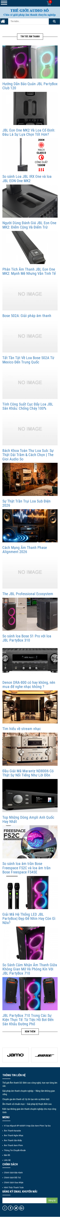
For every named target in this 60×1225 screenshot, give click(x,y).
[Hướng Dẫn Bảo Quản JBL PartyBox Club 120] (30, 61)
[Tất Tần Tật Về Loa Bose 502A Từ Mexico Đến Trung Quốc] (30, 335)
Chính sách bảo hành (13, 1172)
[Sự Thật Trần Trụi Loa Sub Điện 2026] (30, 479)
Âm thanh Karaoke (12, 1130)
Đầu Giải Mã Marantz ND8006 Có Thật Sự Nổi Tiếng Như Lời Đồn (28, 773)
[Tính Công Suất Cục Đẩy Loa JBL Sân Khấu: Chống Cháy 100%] (30, 382)
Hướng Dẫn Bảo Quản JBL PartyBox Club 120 (30, 86)
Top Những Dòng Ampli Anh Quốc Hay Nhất (28, 819)
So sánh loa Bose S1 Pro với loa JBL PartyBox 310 (26, 638)
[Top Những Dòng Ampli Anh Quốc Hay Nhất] (30, 795)
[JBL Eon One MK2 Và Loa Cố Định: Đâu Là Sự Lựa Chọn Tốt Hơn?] (30, 108)
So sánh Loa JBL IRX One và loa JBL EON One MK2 (27, 178)
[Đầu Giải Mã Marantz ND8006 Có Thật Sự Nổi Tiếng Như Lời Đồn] (30, 749)
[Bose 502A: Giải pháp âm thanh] (30, 293)
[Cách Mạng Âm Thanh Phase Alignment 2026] (30, 525)
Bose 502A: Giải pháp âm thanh (26, 315)
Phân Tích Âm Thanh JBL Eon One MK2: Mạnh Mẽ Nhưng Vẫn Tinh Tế (29, 271)
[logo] (30, 12)
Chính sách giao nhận (13, 1182)
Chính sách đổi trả (12, 1177)
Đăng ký (52, 1200)
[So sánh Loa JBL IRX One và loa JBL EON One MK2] (30, 154)
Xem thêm (30, 1031)
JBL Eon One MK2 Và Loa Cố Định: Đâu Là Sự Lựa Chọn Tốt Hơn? (28, 132)
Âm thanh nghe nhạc (13, 1135)
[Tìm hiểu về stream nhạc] (30, 707)
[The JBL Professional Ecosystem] (30, 572)
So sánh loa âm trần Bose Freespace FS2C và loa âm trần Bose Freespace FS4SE (26, 867)
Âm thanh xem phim (13, 1145)
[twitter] (16, 1208)
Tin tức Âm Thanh (30, 36)
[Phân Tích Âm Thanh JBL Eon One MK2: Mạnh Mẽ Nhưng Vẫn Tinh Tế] (30, 247)
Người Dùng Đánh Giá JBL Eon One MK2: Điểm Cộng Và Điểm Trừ (29, 225)
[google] (21, 1208)
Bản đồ (7, 1155)
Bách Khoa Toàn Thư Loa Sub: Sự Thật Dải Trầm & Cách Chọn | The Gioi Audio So (28, 454)
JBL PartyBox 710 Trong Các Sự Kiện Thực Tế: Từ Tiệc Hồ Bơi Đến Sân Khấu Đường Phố (28, 1019)
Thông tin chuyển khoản (15, 1150)
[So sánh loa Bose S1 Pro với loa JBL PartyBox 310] (30, 614)
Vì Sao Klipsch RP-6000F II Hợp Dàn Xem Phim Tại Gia (27, 1125)
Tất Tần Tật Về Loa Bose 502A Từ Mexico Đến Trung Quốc (28, 360)
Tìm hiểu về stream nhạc (21, 729)
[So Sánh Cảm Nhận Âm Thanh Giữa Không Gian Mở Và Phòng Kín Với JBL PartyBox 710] (30, 943)
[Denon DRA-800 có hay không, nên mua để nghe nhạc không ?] (30, 660)
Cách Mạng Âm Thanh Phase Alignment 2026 (24, 549)
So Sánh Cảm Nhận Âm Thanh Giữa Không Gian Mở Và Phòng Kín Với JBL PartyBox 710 (29, 969)
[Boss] (15, 1055)
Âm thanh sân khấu (13, 1140)
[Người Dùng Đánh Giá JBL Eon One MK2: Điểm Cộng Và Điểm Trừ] (30, 201)
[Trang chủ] (3, 22)
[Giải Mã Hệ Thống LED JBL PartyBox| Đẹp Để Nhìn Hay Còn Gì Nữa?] (30, 892)
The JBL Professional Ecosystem (27, 594)
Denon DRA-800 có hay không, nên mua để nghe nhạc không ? (28, 684)
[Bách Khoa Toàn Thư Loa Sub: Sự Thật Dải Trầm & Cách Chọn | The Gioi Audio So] (30, 428)
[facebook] (10, 1208)
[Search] (54, 21)
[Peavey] (44, 1055)
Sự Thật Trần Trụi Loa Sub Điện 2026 (26, 503)
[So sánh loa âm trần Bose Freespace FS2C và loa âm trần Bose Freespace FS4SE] (30, 841)
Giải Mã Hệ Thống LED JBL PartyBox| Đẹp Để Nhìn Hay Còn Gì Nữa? (28, 918)
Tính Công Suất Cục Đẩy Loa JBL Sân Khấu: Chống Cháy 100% (27, 406)
